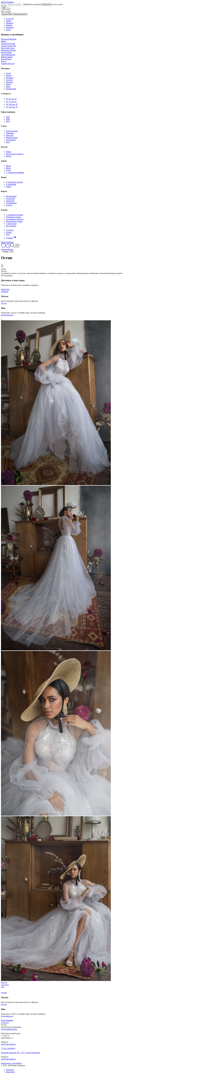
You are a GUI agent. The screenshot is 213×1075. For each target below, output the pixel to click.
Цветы (8, 156)
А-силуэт (10, 19)
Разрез (8, 186)
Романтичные (12, 138)
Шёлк (8, 84)
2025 (8, 121)
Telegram (4, 292)
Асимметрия (11, 203)
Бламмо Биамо (7, 249)
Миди (8, 168)
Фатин (8, 75)
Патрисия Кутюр (8, 44)
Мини (8, 166)
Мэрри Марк (6, 52)
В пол (8, 170)
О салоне (10, 230)
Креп (8, 87)
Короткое (10, 27)
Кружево (9, 78)
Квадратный (11, 196)
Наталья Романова (8, 39)
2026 (8, 119)
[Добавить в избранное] (2, 264)
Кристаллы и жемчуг (15, 154)
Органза (9, 82)
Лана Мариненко (8, 55)
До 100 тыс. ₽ (11, 104)
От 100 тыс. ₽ (11, 107)
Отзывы (9, 238)
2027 (8, 117)
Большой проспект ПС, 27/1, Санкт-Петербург (20, 1053)
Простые (9, 135)
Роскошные (11, 140)
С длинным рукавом (14, 215)
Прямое (9, 25)
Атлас (8, 73)
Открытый (10, 198)
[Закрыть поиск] (4, 8)
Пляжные (10, 133)
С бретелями (11, 224)
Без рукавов (11, 226)
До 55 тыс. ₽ (11, 99)
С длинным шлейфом (15, 172)
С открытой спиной (14, 182)
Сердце (9, 205)
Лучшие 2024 (7, 14)
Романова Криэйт (20, 14)
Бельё (8, 30)
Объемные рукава (13, 217)
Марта (3, 41)
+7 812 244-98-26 (8, 1048)
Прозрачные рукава (14, 221)
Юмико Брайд (7, 57)
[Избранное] (3, 247)
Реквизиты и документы (11, 1063)
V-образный (11, 184)
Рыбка (8, 21)
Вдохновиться (7, 315)
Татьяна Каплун (8, 63)
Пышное (9, 23)
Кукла (3, 61)
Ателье (9, 232)
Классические (12, 131)
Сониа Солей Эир (8, 46)
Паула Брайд (6, 59)
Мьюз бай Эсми (7, 48)
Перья (8, 152)
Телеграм (10, 1070)
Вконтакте (10, 1072)
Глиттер (9, 80)
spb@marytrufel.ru (8, 1044)
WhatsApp (5, 289)
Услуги (4, 303)
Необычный (11, 89)
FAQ (8, 234)
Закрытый (10, 201)
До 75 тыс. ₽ (11, 102)
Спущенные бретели (14, 219)
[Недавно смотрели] (8, 247)
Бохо (8, 142)
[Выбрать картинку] (9, 9)
